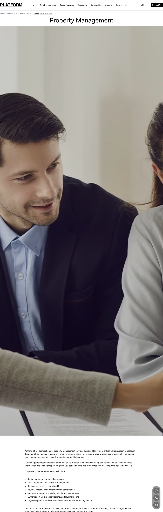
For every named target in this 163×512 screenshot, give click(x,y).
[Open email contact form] (156, 505)
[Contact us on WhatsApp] (156, 490)
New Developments (48, 5)
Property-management (42, 13)
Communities (96, 5)
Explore (119, 5)
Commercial (82, 5)
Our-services (12, 13)
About (127, 5)
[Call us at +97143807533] (156, 498)
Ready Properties (67, 5)
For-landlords (25, 13)
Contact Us (156, 5)
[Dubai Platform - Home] (11, 5)
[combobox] (144, 5)
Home (34, 5)
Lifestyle (108, 5)
